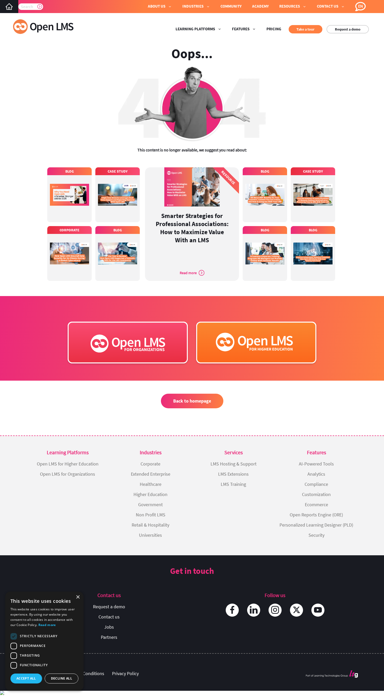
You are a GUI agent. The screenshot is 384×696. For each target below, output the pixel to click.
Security (316, 535)
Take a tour (305, 29)
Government (150, 505)
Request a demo (347, 29)
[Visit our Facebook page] (232, 610)
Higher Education (150, 494)
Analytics (316, 474)
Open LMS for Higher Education (67, 464)
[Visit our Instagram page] (275, 610)
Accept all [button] (26, 678)
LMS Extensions (233, 474)
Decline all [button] (61, 678)
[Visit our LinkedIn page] (253, 610)
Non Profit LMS (150, 515)
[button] (160, 6)
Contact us (109, 617)
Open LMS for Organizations (67, 474)
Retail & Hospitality (150, 525)
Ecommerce (316, 505)
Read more (47, 625)
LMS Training (233, 484)
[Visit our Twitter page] (296, 610)
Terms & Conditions (85, 673)
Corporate (150, 464)
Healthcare (150, 484)
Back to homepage (192, 401)
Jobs (109, 627)
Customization (316, 494)
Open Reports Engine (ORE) (316, 515)
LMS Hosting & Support (234, 464)
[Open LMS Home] (9, 6)
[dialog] (44, 641)
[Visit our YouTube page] (317, 610)
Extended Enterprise (150, 474)
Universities (150, 535)
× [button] (78, 597)
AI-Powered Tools (316, 464)
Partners (109, 637)
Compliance (316, 484)
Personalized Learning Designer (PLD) (316, 525)
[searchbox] (30, 6)
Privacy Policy (125, 673)
